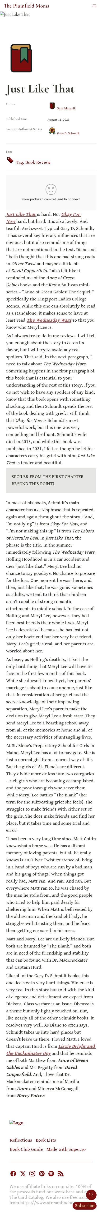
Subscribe (84, 1205)
